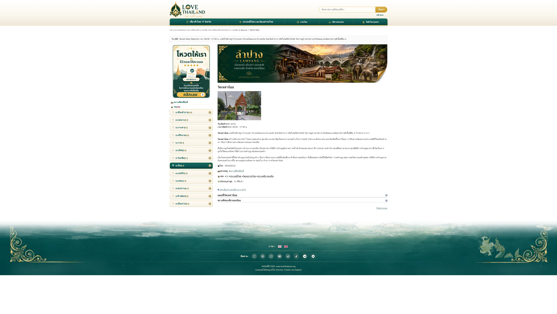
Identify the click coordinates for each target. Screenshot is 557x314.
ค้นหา (381, 9)
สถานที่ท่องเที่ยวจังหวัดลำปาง (220, 30)
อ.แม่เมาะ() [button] (182, 120)
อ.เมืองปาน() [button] (182, 203)
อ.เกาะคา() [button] (182, 127)
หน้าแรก (380, 15)
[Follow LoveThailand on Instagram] (271, 256)
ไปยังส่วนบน (381, 208)
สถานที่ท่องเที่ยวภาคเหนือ (197, 30)
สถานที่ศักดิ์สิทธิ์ (237, 171)
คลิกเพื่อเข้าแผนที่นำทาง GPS (232, 190)
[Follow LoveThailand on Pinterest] (262, 256)
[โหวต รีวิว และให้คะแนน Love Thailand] (191, 71)
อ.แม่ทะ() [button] (181, 181)
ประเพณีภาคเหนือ (266, 176)
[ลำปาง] (302, 63)
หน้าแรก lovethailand (178, 30)
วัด (227, 176)
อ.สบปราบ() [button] (182, 188)
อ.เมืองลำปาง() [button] (184, 112)
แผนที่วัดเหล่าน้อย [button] (227, 195)
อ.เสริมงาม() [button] (182, 135)
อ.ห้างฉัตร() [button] (182, 196)
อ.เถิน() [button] (180, 165)
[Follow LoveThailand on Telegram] (305, 256)
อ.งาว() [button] (180, 142)
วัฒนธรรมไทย (249, 176)
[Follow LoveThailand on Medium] (313, 256)
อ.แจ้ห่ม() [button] (181, 150)
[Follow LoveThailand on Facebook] (254, 256)
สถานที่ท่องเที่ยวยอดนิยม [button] (229, 200)
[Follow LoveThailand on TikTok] (296, 256)
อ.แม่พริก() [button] (181, 173)
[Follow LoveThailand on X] (288, 256)
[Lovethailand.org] (187, 9)
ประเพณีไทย (235, 176)
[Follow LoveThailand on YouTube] (279, 256)
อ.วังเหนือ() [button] (182, 158)
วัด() (176, 107)
